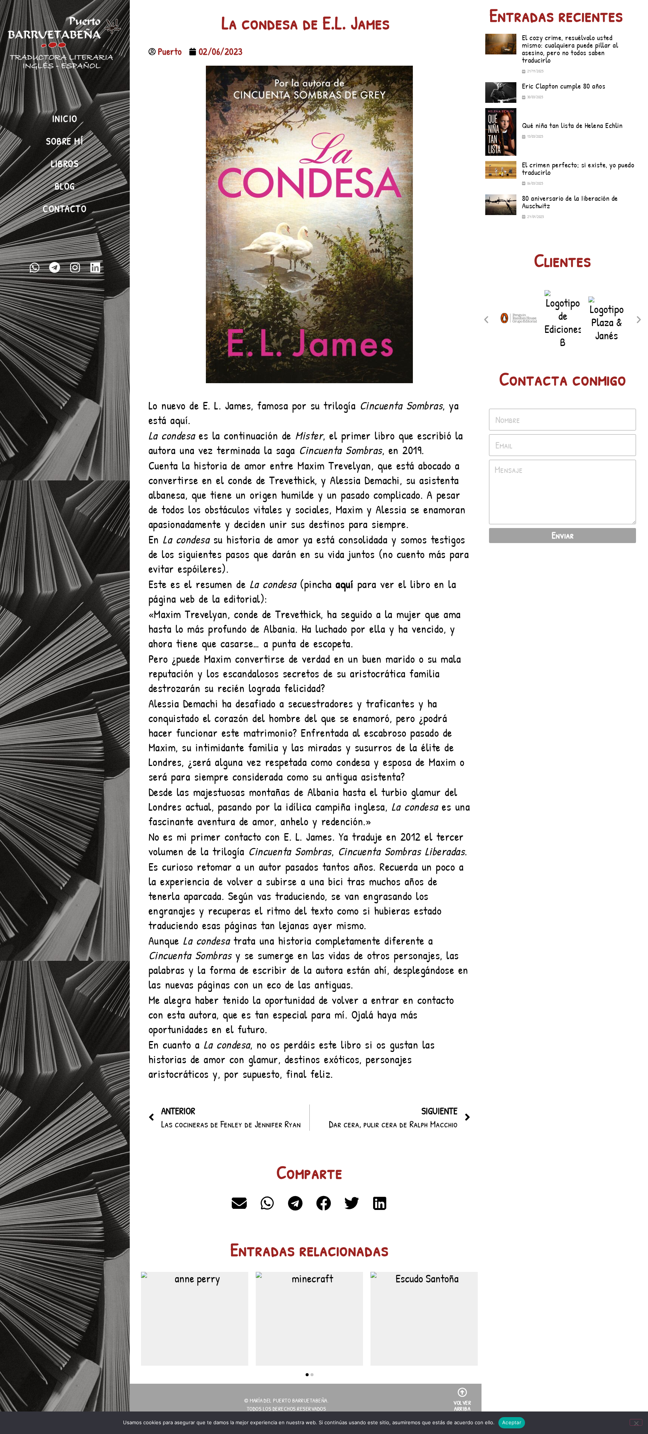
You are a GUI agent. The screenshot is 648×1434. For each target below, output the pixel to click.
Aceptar (511, 1422)
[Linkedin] (95, 267)
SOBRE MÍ (64, 141)
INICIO (65, 118)
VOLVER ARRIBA (462, 1406)
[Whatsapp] (34, 267)
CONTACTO (65, 208)
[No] (636, 1422)
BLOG (65, 186)
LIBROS (64, 163)
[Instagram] (75, 267)
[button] (239, 1203)
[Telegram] (55, 267)
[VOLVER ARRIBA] (462, 1392)
